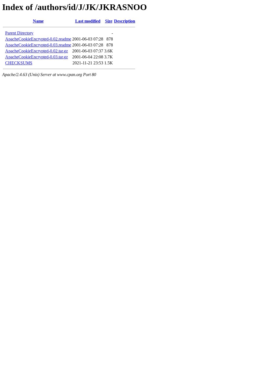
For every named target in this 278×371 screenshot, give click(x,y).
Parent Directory (19, 33)
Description (124, 21)
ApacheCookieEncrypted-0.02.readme (38, 39)
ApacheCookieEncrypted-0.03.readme (38, 45)
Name (38, 21)
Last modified (87, 21)
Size (108, 21)
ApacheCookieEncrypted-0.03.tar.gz (36, 57)
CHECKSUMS (18, 63)
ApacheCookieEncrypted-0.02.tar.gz (36, 51)
